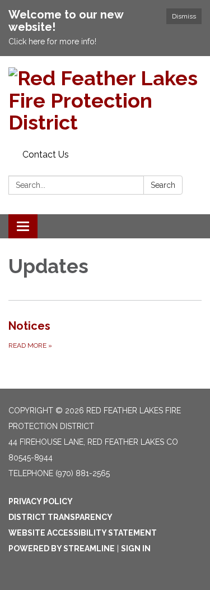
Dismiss (184, 16)
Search (163, 185)
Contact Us (45, 154)
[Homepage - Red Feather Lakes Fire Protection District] (105, 100)
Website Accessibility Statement (82, 532)
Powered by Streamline (61, 548)
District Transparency (60, 517)
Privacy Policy (40, 501)
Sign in (136, 548)
